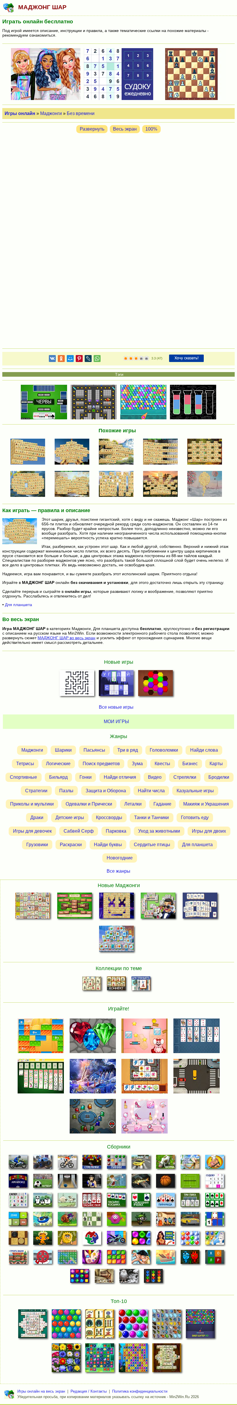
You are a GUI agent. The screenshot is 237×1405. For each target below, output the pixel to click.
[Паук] (91, 1201)
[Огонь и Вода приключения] (190, 1258)
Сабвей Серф (79, 831)
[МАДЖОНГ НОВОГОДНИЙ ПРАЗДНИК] (116, 940)
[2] (128, 358)
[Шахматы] (91, 1220)
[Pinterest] (79, 359)
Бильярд (58, 777)
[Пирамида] (165, 1201)
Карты (216, 763)
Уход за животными (159, 831)
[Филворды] (67, 1258)
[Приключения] (128, 1277)
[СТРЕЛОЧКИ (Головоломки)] (77, 684)
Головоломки (164, 750)
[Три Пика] (190, 1201)
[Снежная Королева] (214, 1239)
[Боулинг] (67, 1182)
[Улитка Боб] (67, 1220)
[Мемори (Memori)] (214, 1220)
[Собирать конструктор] (116, 1239)
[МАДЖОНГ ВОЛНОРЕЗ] (162, 452)
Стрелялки (184, 777)
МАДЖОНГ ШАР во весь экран (66, 637)
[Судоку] (214, 1182)
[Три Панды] (42, 1201)
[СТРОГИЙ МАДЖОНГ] (32, 907)
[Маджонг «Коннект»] (116, 985)
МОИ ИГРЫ (116, 721)
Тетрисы (25, 763)
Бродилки (218, 777)
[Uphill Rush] (42, 1220)
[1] (125, 358)
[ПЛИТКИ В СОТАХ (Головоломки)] (155, 684)
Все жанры (118, 870)
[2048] (18, 1220)
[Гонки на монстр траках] (42, 1163)
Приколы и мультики (32, 803)
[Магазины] (165, 1220)
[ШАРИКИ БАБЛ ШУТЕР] (66, 1325)
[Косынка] (116, 1201)
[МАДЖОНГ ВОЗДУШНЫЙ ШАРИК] (206, 484)
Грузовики (37, 844)
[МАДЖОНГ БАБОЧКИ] (166, 1325)
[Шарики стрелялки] (91, 1163)
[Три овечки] (67, 1201)
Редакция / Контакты (89, 1391)
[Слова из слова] (214, 1258)
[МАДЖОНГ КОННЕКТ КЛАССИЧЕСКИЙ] (99, 1325)
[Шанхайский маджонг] (91, 985)
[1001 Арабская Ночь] (165, 1239)
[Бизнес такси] (190, 1220)
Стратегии (36, 790)
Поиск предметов (101, 763)
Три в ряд (127, 750)
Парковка (116, 831)
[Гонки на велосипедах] (67, 1163)
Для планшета (18, 604)
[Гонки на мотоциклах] (18, 1163)
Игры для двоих (209, 831)
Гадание (162, 803)
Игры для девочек (32, 831)
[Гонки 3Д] (141, 1163)
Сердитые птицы (152, 844)
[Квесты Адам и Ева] (67, 1239)
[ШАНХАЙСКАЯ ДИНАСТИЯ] (166, 1359)
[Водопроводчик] (42, 1258)
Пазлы (66, 790)
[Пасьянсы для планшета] (214, 1201)
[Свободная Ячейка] (141, 1201)
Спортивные (23, 777)
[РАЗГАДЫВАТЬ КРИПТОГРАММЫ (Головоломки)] (116, 684)
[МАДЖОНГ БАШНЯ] (73, 452)
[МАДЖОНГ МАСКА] (116, 907)
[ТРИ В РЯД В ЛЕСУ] (99, 1359)
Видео (155, 777)
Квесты (162, 763)
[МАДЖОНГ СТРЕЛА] (118, 452)
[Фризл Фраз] (116, 1220)
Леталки (133, 803)
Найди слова (204, 750)
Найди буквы (108, 844)
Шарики (63, 750)
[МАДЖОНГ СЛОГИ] (74, 907)
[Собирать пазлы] (91, 1239)
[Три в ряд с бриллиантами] (79, 1277)
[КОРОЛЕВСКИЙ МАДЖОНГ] (200, 907)
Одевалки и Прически (89, 803)
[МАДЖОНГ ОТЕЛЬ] (158, 907)
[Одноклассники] (61, 359)
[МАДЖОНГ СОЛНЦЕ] (162, 484)
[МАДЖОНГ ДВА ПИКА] (118, 484)
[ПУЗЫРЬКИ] (133, 1325)
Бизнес (190, 763)
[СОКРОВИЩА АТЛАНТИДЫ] (133, 1359)
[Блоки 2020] (116, 1258)
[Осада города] (141, 1220)
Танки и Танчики (151, 817)
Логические (58, 763)
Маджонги (51, 113)
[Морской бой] (165, 1258)
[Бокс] (91, 1182)
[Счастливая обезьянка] (42, 1239)
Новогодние (120, 857)
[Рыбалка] (141, 1182)
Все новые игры (116, 707)
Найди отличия (120, 777)
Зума (137, 763)
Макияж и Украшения (206, 803)
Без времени (81, 113)
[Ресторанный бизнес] (214, 1163)
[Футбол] (42, 1182)
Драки (36, 817)
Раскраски (71, 844)
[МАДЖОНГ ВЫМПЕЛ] (29, 452)
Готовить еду (195, 817)
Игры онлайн (20, 113)
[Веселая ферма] (165, 1163)
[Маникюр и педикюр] (91, 1258)
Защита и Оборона (106, 790)
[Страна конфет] (141, 1239)
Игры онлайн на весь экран (41, 1391)
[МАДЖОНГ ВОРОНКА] (29, 484)
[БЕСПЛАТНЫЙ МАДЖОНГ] (32, 1325)
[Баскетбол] (165, 1182)
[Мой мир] (70, 359)
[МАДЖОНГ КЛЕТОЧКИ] (206, 452)
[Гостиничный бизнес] (190, 1163)
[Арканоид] (18, 1182)
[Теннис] (190, 1182)
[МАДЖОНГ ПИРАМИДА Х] (73, 484)
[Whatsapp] (97, 359)
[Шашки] (18, 1239)
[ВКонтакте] (52, 359)
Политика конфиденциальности (139, 1391)
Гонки (85, 777)
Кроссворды (109, 817)
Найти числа (151, 790)
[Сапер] (18, 1201)
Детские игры (69, 817)
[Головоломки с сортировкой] (153, 1277)
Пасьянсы (94, 750)
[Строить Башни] (18, 1258)
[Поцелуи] (141, 1258)
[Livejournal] (88, 359)
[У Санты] (190, 1239)
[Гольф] (116, 1182)
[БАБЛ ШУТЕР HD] (200, 1325)
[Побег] (104, 1277)
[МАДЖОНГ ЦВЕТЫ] (66, 1359)
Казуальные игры (195, 790)
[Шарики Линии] (116, 1163)
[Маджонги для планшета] (141, 985)
